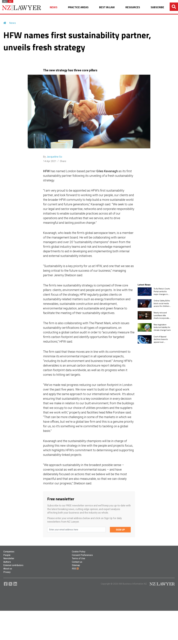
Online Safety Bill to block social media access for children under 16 (162, 303)
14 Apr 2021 (49, 161)
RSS (74, 568)
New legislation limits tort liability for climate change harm (162, 327)
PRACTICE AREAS (78, 7)
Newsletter (8, 558)
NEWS (53, 7)
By (52, 156)
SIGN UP (120, 529)
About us (7, 568)
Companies (8, 551)
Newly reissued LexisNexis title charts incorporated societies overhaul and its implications (162, 315)
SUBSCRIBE (157, 7)
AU (4, 1)
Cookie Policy (78, 551)
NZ (10, 1)
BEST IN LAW (107, 7)
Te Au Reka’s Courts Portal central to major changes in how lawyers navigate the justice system (162, 291)
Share (63, 161)
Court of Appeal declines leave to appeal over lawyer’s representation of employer (161, 339)
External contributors (13, 565)
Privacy (7, 572)
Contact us (77, 562)
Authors (7, 562)
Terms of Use (78, 558)
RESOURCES (132, 7)
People (6, 555)
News (12, 22)
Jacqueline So (54, 156)
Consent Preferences (82, 555)
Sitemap (76, 565)
